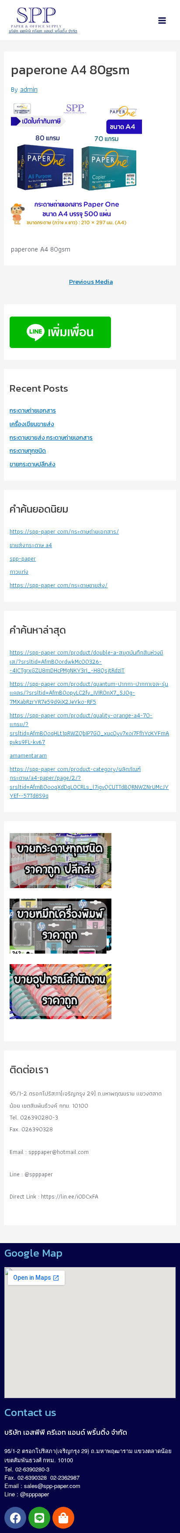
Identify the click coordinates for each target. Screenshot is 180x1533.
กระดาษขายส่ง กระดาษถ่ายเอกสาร (51, 437)
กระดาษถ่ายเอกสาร (33, 410)
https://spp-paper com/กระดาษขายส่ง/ (58, 585)
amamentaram (28, 755)
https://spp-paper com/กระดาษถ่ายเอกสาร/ (64, 531)
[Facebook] (15, 1518)
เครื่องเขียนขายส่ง (32, 424)
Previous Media (91, 282)
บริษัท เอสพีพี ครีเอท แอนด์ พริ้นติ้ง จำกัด (43, 30)
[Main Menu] (162, 20)
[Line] (39, 1518)
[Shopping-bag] (63, 1518)
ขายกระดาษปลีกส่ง (32, 464)
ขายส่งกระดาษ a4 (31, 545)
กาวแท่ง (19, 571)
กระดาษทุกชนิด (28, 450)
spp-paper (23, 558)
